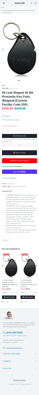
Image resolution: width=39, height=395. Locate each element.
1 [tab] (18, 80)
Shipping (7, 116)
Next (36, 49)
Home (2, 7)
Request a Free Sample (19, 161)
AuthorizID (11, 183)
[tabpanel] (19, 48)
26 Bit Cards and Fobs (19, 186)
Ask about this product (12, 120)
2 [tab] (20, 80)
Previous (3, 49)
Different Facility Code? (9, 126)
